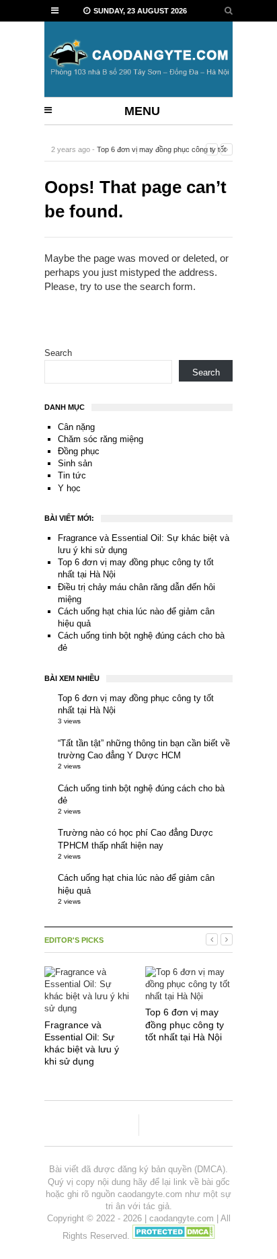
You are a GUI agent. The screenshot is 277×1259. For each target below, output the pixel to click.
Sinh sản (75, 463)
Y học (69, 488)
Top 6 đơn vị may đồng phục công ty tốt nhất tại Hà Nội (184, 1024)
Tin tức (72, 475)
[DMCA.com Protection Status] (173, 1236)
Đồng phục (79, 451)
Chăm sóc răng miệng (100, 439)
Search (58, 353)
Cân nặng (76, 427)
